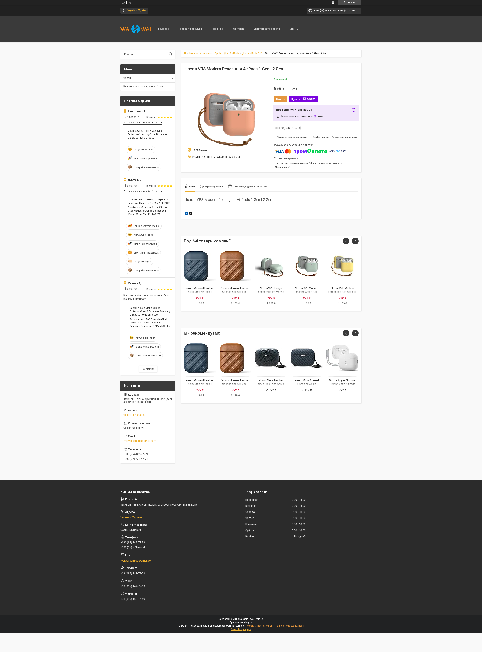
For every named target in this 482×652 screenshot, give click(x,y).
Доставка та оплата (267, 28)
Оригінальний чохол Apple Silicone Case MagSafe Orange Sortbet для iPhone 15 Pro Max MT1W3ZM (147, 211)
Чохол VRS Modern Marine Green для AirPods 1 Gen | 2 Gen (306, 292)
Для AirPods (231, 53)
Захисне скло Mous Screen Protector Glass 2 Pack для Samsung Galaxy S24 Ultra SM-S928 (150, 311)
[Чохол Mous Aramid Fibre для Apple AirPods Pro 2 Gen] (307, 358)
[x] (190, 214)
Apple (217, 53)
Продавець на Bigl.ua (241, 622)
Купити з (296, 99)
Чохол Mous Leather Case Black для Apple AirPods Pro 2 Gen (271, 384)
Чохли (127, 77)
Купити (280, 99)
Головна (163, 28)
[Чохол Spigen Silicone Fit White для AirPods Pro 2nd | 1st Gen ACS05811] (342, 358)
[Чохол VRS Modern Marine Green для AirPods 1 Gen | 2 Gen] (307, 266)
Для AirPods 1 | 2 (252, 53)
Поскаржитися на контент (259, 625)
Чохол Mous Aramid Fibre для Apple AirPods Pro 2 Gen (307, 384)
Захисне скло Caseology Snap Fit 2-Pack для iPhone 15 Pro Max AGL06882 (149, 201)
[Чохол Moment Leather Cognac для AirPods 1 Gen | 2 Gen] (235, 266)
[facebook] (186, 214)
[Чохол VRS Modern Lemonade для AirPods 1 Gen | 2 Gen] (342, 266)
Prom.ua (259, 619)
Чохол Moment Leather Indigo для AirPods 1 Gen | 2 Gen (200, 292)
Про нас (218, 28)
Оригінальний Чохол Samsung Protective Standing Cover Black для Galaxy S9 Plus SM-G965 (147, 134)
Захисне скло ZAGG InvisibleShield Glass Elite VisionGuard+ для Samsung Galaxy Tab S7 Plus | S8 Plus (150, 322)
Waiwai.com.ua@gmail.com (139, 440)
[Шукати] (170, 54)
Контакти (239, 28)
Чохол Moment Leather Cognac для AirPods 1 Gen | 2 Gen (235, 292)
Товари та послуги (190, 28)
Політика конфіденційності (289, 625)
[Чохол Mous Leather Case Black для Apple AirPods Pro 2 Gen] (271, 358)
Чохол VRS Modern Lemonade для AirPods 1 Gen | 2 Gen (342, 292)
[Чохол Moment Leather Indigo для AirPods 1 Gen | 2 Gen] (200, 266)
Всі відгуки (148, 369)
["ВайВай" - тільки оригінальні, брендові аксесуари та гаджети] (135, 29)
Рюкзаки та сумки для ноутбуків (143, 86)
